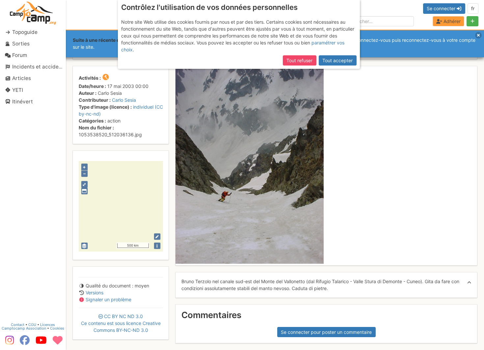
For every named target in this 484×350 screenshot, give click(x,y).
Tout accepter (337, 60)
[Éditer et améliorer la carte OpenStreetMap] (157, 236)
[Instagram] (8, 342)
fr (472, 8)
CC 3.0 (121, 323)
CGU (32, 324)
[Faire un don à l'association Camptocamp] (58, 342)
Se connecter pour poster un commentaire (326, 332)
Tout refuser (299, 60)
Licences (47, 324)
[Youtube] (41, 342)
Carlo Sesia (124, 100)
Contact (17, 324)
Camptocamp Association (24, 328)
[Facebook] (25, 342)
